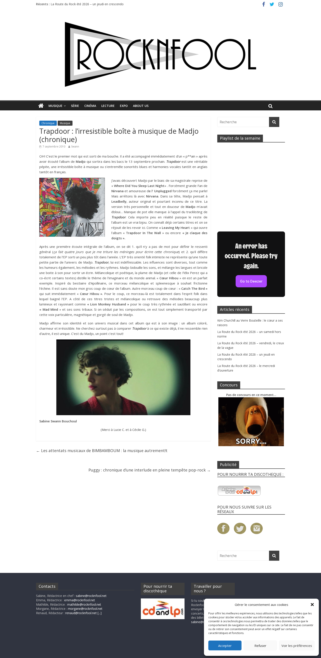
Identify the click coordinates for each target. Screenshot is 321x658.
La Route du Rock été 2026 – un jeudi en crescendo (87, 4)
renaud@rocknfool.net (81, 613)
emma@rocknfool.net (79, 600)
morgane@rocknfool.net (85, 609)
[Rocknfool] (160, 54)
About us (140, 106)
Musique (55, 106)
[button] (312, 604)
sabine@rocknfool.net (91, 596)
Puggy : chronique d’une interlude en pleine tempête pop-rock (149, 470)
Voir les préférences (296, 645)
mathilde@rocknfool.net (84, 604)
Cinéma (90, 106)
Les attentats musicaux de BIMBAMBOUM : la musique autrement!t (101, 450)
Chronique (48, 123)
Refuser (260, 645)
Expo (124, 106)
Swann (75, 146)
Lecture (108, 106)
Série (75, 106)
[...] (100, 613)
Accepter (225, 645)
